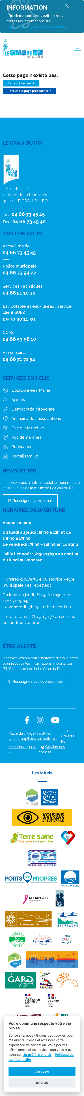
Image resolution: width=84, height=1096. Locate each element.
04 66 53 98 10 (19, 339)
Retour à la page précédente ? (29, 91)
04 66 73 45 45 (28, 214)
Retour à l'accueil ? (21, 83)
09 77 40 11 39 (19, 319)
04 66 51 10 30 (19, 293)
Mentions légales (23, 747)
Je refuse (42, 1082)
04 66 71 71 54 (19, 359)
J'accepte (42, 1071)
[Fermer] (66, 5)
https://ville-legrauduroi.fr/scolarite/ (36, 26)
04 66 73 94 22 (20, 273)
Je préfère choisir (37, 1054)
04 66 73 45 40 (29, 221)
